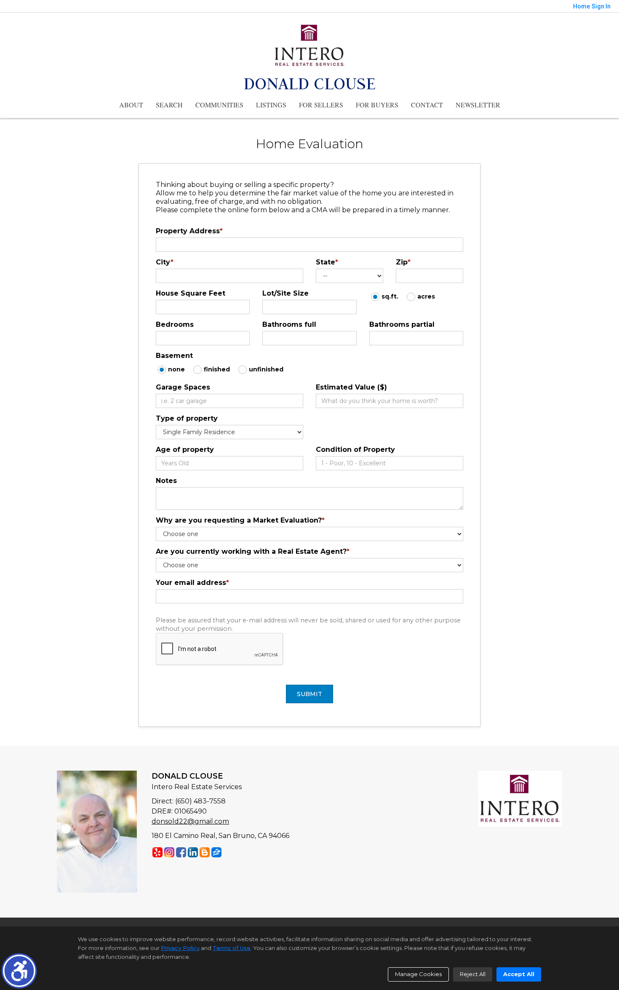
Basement (174, 356)
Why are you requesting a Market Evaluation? (240, 520)
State (327, 262)
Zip (403, 262)
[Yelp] (157, 852)
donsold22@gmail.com (190, 821)
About (131, 104)
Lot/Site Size (285, 293)
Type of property (187, 418)
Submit (309, 694)
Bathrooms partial (402, 324)
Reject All (473, 974)
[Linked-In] (193, 852)
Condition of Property (355, 450)
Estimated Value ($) (351, 387)
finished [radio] (217, 369)
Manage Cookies (418, 974)
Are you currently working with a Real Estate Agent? (253, 551)
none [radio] (176, 369)
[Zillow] (216, 852)
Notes (166, 481)
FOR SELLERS (321, 104)
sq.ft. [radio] (390, 296)
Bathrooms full (289, 324)
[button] (19, 971)
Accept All (518, 974)
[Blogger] (205, 852)
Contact (427, 104)
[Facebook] (181, 852)
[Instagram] (169, 852)
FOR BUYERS (377, 104)
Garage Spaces (183, 387)
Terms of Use (232, 948)
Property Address (189, 231)
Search (169, 104)
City (164, 262)
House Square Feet (190, 293)
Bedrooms (175, 324)
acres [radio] (426, 296)
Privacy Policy (180, 948)
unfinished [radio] (266, 369)
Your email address (192, 583)
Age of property (185, 450)
